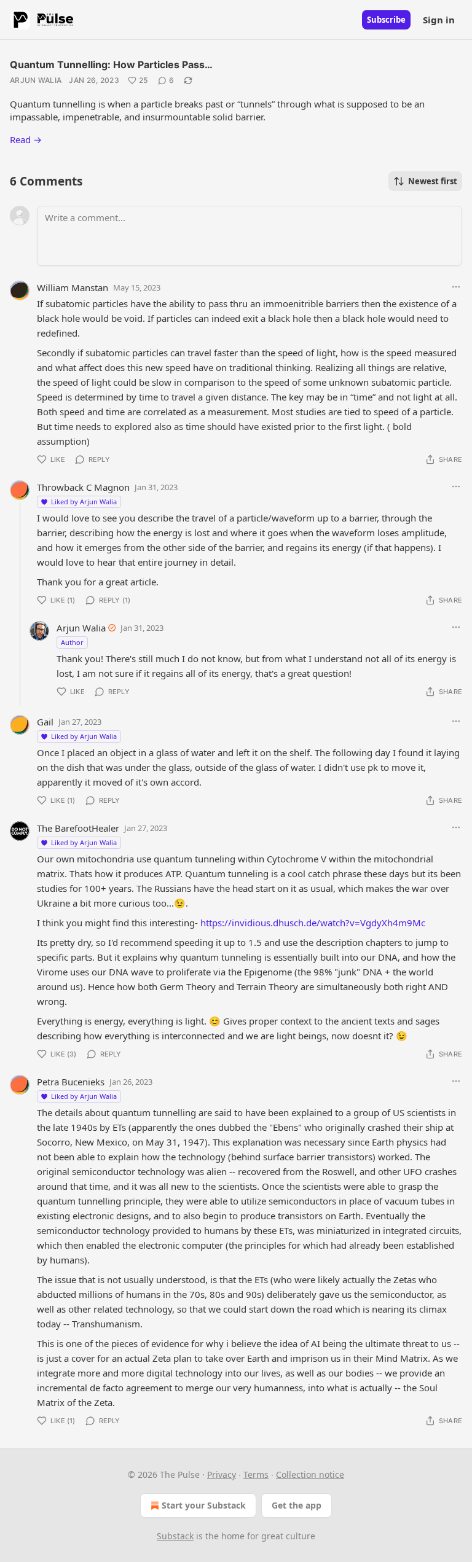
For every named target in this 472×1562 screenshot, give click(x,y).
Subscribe (386, 19)
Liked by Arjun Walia (84, 501)
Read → (26, 139)
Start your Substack (204, 1505)
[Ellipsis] (456, 287)
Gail (45, 722)
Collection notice (310, 1474)
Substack (175, 1536)
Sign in (439, 20)
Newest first (432, 181)
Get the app (296, 1505)
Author (72, 642)
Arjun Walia (35, 80)
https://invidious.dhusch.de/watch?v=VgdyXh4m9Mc (312, 922)
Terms (256, 1474)
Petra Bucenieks (70, 1082)
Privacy (221, 1474)
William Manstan (72, 287)
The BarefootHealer (78, 828)
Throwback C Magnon (83, 487)
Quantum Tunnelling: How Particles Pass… (111, 64)
